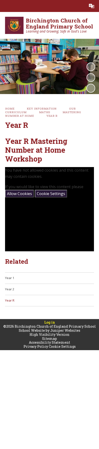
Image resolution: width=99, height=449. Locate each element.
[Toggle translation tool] (92, 6)
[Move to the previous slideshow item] (91, 77)
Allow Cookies (19, 193)
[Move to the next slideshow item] (91, 88)
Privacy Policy (36, 346)
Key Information (41, 108)
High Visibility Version (49, 334)
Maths (44, 112)
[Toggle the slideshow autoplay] (91, 66)
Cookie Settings (51, 193)
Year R (51, 116)
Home (9, 108)
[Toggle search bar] (80, 6)
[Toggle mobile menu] (6, 6)
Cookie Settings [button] (62, 346)
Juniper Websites (65, 330)
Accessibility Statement (49, 342)
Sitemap (49, 338)
